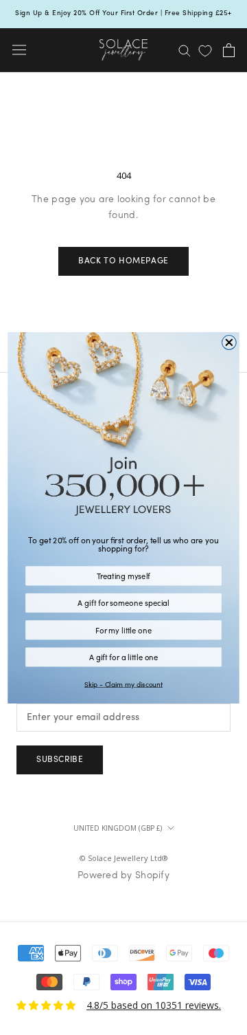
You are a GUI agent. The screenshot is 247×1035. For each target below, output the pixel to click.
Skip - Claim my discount (123, 684)
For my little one (123, 629)
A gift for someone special (123, 602)
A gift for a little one (123, 656)
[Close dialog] (229, 342)
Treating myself (124, 575)
